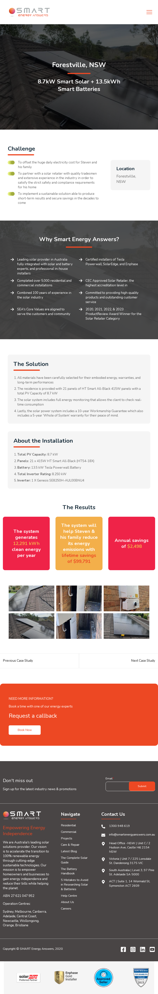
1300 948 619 (119, 826)
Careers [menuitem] (66, 909)
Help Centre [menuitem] (69, 896)
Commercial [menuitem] (68, 832)
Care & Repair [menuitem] (70, 845)
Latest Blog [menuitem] (69, 851)
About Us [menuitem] (67, 902)
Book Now (25, 730)
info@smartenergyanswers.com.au (132, 834)
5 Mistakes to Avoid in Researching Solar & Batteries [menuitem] (74, 884)
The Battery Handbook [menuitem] (69, 871)
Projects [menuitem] (66, 838)
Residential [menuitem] (68, 825)
